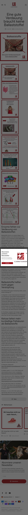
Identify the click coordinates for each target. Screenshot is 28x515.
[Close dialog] (26, 249)
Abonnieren (7, 263)
